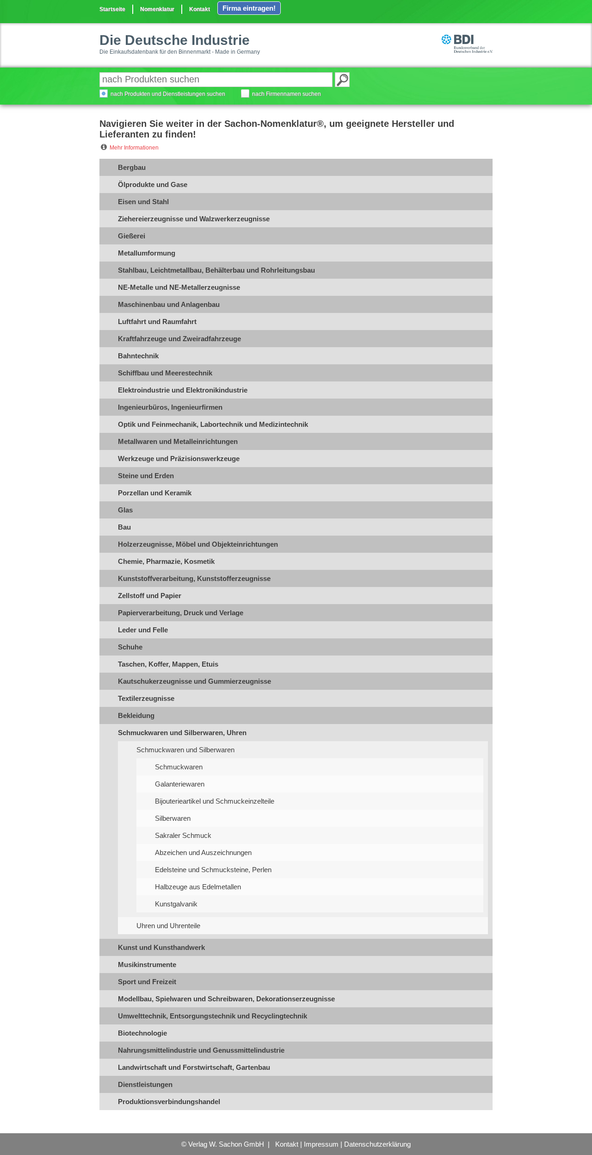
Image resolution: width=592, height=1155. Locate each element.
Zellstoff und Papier (149, 595)
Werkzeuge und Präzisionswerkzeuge (179, 458)
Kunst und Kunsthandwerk (161, 947)
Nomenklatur (157, 9)
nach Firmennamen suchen (286, 94)
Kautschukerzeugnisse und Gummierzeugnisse (194, 681)
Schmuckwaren (179, 767)
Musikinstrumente (147, 964)
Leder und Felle (143, 630)
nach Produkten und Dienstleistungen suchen (168, 94)
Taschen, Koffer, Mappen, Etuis (168, 664)
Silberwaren (173, 818)
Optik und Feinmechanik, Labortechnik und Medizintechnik (213, 424)
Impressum (321, 1144)
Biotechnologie (142, 1033)
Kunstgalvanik (176, 904)
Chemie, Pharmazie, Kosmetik (166, 561)
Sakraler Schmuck (183, 835)
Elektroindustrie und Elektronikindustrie (182, 390)
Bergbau (132, 167)
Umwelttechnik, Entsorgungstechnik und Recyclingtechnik (212, 1016)
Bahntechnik (138, 356)
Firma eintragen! (249, 8)
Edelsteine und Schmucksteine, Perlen (213, 870)
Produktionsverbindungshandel (169, 1101)
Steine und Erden (146, 476)
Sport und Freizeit (147, 982)
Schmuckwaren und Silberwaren (185, 750)
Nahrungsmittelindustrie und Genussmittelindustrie (201, 1050)
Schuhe (130, 647)
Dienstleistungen (145, 1084)
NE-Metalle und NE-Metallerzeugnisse (179, 287)
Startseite (112, 9)
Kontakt (199, 9)
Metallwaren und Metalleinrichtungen (178, 441)
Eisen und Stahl (143, 202)
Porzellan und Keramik (154, 493)
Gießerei (131, 236)
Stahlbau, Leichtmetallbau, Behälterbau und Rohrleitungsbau (216, 270)
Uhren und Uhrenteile (168, 926)
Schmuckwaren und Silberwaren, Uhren (182, 733)
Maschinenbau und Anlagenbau (169, 304)
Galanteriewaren (179, 784)
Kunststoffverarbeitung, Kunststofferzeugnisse (194, 578)
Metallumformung (146, 253)
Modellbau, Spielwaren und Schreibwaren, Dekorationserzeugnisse (226, 999)
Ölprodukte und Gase (152, 184)
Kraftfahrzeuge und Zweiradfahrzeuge (179, 339)
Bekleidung (136, 715)
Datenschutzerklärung (377, 1144)
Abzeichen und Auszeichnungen (203, 852)
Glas (125, 510)
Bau (124, 527)
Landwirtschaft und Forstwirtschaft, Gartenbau (194, 1067)
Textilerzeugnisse (146, 698)
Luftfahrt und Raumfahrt (157, 321)
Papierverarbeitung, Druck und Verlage (180, 613)
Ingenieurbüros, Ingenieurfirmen (170, 407)
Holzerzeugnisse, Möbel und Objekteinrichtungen (198, 544)
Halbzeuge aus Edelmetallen (198, 887)
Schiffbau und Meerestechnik (165, 373)
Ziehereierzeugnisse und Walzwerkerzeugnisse (194, 219)
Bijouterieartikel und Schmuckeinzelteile (214, 801)
